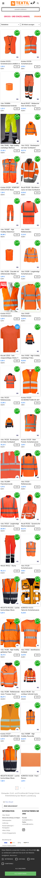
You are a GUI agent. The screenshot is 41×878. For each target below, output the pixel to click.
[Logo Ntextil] (20, 3)
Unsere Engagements (9, 833)
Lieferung (5, 823)
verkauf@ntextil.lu (27, 824)
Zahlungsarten (6, 820)
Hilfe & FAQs (6, 830)
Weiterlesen (13, 855)
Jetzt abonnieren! (10, 806)
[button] (31, 3)
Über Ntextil (6, 815)
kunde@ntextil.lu (27, 820)
